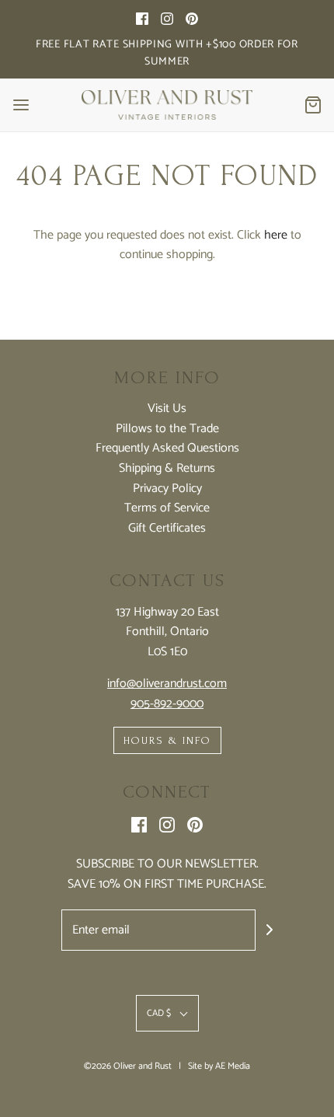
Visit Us (167, 409)
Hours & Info (167, 740)
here (275, 235)
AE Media (232, 1066)
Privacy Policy (167, 489)
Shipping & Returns (167, 469)
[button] (167, 1013)
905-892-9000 (167, 703)
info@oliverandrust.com (167, 683)
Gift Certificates (167, 528)
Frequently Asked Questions (167, 448)
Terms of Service (167, 508)
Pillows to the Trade (167, 429)
